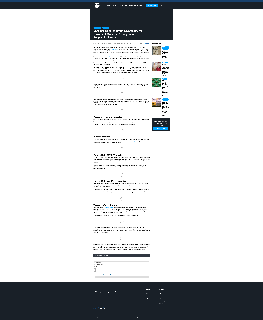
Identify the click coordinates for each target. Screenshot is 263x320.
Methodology (162, 301)
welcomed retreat (112, 56)
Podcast (160, 298)
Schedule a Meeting (152, 5)
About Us (108, 5)
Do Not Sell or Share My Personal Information (160, 317)
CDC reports (115, 49)
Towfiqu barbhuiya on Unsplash (167, 37)
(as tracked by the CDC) (133, 141)
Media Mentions (123, 5)
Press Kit (161, 303)
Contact (147, 298)
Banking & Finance (165, 99)
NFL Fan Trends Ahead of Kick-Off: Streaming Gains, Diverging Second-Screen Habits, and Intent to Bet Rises (165, 88)
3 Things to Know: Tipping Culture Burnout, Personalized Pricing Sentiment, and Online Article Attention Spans (166, 109)
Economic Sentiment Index (165, 47)
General (106, 27)
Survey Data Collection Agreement (142, 317)
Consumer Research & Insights (135, 5)
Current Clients (164, 5)
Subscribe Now (161, 128)
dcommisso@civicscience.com (112, 43)
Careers (160, 296)
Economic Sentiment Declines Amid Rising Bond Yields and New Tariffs (165, 55)
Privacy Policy (130, 317)
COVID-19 (97, 27)
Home (147, 293)
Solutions (115, 5)
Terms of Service (122, 317)
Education (165, 62)
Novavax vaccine (109, 207)
